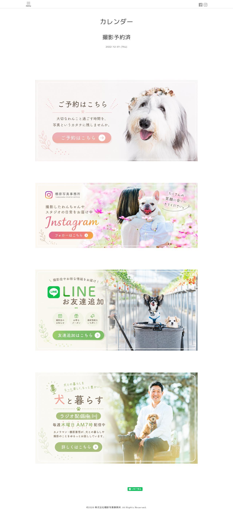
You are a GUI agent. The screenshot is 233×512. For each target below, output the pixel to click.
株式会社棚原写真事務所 (108, 507)
